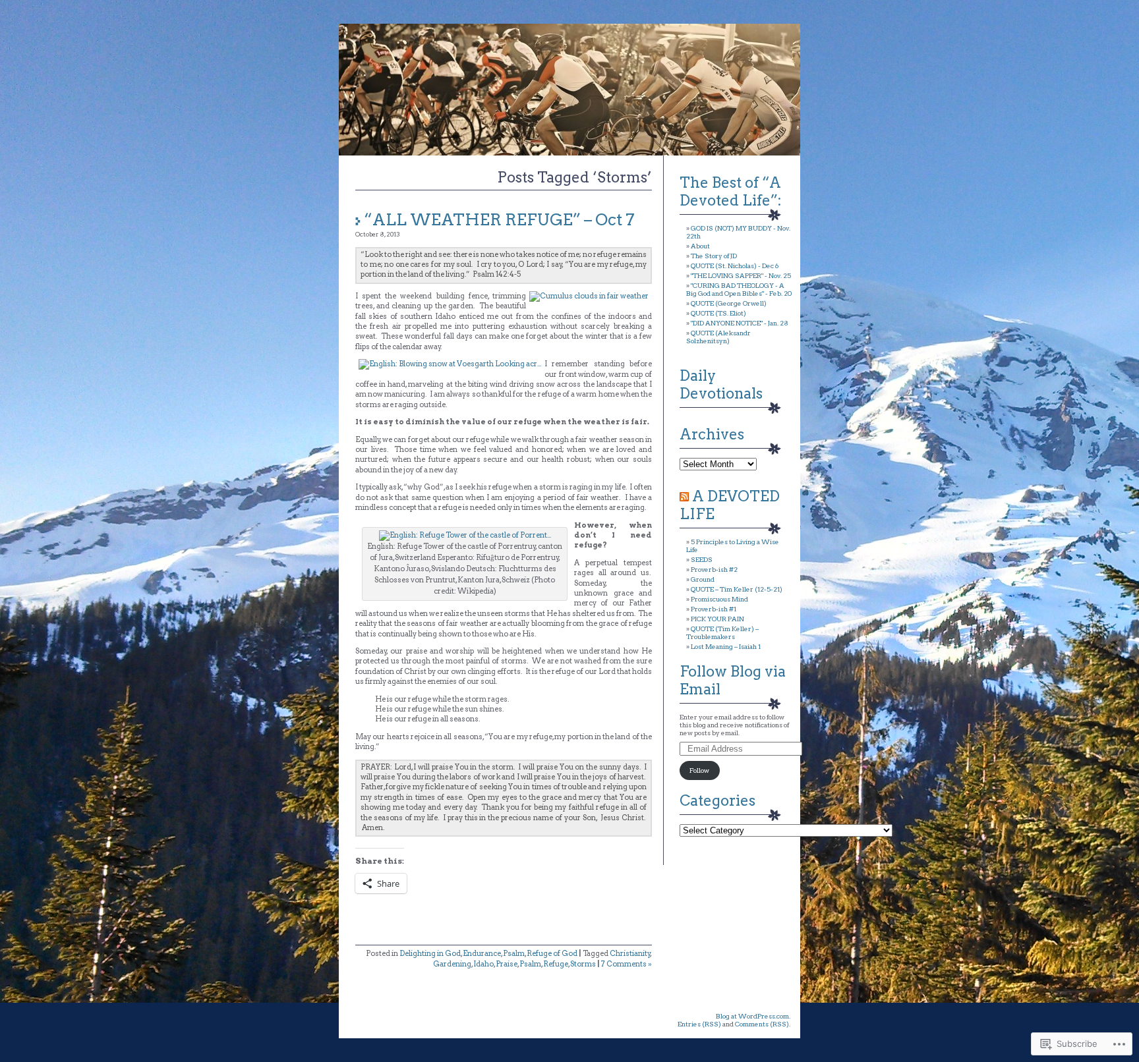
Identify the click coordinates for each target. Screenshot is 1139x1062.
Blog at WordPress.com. (753, 1016)
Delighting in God (430, 953)
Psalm (514, 953)
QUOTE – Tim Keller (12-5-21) (736, 589)
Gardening (452, 963)
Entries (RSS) (699, 1024)
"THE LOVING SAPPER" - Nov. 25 (741, 275)
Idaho (483, 963)
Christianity (630, 953)
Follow (699, 770)
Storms (583, 963)
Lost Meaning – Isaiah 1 (726, 646)
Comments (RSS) (762, 1024)
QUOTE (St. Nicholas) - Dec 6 (734, 265)
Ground (703, 579)
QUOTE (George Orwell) (729, 303)
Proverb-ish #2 (714, 569)
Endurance (482, 953)
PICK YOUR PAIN (717, 619)
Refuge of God (552, 953)
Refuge (555, 963)
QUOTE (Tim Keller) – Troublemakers (722, 632)
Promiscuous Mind (719, 599)
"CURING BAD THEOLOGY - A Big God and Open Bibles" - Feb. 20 (739, 289)
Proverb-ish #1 (713, 609)
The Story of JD (714, 256)
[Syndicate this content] (684, 496)
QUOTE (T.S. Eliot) (718, 313)
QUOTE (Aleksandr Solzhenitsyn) (718, 337)
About (700, 246)
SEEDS (702, 559)
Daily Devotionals (721, 384)
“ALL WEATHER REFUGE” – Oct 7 (499, 219)
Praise (506, 963)
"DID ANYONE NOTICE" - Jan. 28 (739, 323)
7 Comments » (626, 963)
